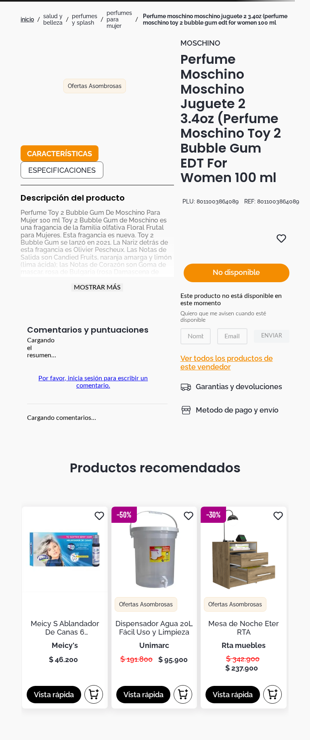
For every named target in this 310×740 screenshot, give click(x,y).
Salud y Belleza (53, 19)
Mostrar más (97, 287)
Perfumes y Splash (84, 19)
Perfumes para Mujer (119, 19)
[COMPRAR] (93, 694)
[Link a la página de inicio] (27, 19)
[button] (231, 386)
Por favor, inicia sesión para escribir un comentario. (93, 382)
